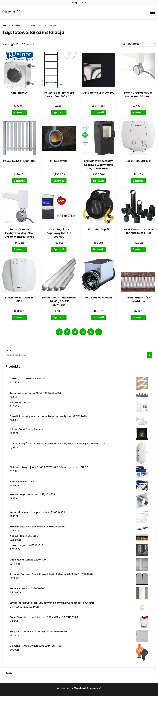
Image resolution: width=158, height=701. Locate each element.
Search (10, 350)
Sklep (85, 2)
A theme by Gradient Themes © (79, 688)
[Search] (149, 355)
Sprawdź (19, 112)
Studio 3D (11, 12)
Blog (74, 2)
